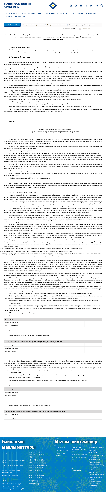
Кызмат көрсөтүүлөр (15, 16)
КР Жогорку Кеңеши (61, 450)
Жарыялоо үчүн (85, 29)
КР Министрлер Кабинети (60, 454)
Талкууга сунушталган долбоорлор (57, 25)
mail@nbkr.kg (33, 481)
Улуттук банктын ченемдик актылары (34, 25)
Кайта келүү (12, 25)
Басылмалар (77, 13)
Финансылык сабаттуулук (93, 451)
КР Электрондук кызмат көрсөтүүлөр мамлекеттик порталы (97, 472)
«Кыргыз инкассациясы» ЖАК (80, 459)
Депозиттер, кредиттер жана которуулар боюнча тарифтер (96, 457)
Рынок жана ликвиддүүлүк (57, 13)
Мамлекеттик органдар (96, 447)
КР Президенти (60, 447)
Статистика (91, 13)
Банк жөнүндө (12, 13)
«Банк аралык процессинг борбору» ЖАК (79, 449)
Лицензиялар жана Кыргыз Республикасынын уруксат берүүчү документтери (95, 481)
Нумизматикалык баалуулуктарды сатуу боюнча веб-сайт (96, 465)
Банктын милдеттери (31, 13)
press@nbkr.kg (34, 484)
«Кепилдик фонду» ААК (79, 455)
